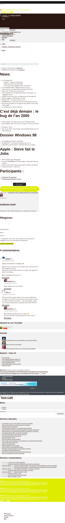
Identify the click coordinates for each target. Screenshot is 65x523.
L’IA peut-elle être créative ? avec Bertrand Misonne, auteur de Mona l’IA (20, 430)
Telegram (19, 68)
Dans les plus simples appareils (17, 462)
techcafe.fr (21, 70)
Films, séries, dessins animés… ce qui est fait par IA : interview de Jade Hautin (22, 441)
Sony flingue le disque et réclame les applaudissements (16, 452)
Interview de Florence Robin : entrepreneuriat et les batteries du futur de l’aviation (35, 465)
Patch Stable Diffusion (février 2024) (11, 364)
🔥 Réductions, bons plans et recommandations (15, 4)
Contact (4, 378)
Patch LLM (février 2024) (8, 362)
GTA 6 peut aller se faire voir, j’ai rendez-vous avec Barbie (17, 428)
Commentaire (4, 229)
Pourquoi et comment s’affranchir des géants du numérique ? (24, 464)
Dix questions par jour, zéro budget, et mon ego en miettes (17, 423)
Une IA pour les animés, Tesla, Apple (11, 436)
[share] (2, 522)
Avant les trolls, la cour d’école (10, 426)
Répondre (5, 278)
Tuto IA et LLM (5, 357)
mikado (7, 258)
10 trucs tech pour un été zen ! (10, 442)
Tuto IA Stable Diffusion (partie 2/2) (11, 361)
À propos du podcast (7, 376)
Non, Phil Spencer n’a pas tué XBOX (11, 439)
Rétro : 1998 (5, 501)
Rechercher (3, 411)
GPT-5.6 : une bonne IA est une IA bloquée (13, 453)
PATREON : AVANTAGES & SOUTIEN (11, 15)
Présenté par (6, 179)
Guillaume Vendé (16, 26)
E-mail (2, 236)
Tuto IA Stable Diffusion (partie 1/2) (11, 359)
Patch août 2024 (6, 365)
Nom (2, 232)
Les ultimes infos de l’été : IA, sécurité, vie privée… (15, 433)
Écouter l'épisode (4, 28)
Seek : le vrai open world (8, 444)
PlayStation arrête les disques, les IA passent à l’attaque (16, 448)
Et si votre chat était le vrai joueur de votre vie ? (14, 434)
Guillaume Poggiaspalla (9, 177)
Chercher (12, 30)
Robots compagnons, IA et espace (10, 445)
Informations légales (7, 379)
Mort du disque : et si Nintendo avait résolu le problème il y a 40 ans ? (20, 431)
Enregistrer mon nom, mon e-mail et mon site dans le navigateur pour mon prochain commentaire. (17, 239)
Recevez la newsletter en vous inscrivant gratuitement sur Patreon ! (19, 189)
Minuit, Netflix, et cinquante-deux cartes (12, 447)
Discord (4, 8)
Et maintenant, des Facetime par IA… (11, 450)
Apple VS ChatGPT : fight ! (8, 437)
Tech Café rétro (32, 192)
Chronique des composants (17, 192)
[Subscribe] (2, 510)
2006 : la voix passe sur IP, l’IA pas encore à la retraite (16, 425)
